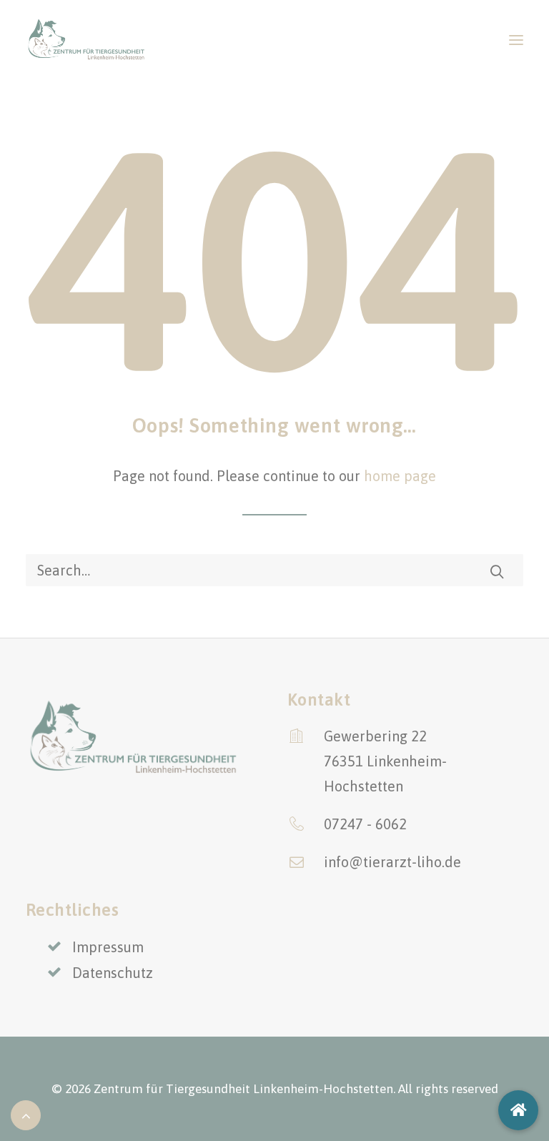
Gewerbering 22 (375, 736)
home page (400, 476)
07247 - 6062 (365, 824)
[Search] (274, 570)
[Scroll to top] (26, 1113)
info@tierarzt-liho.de (392, 862)
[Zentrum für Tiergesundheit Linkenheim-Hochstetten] (86, 39)
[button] (516, 39)
